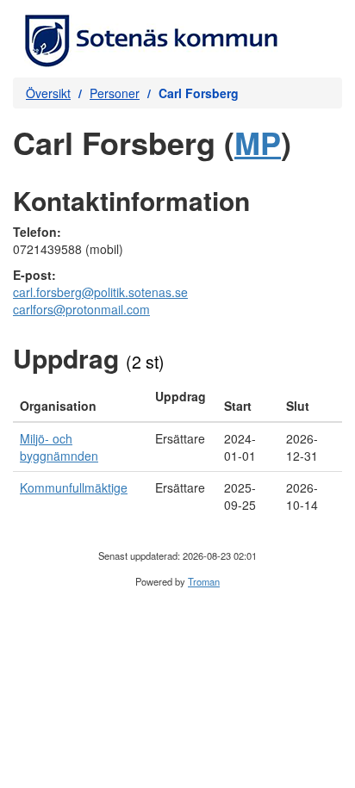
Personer (115, 93)
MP (257, 142)
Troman (204, 581)
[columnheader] (80, 401)
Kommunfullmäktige (74, 487)
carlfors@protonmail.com (81, 309)
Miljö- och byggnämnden (59, 447)
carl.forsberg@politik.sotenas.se (100, 292)
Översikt (48, 93)
